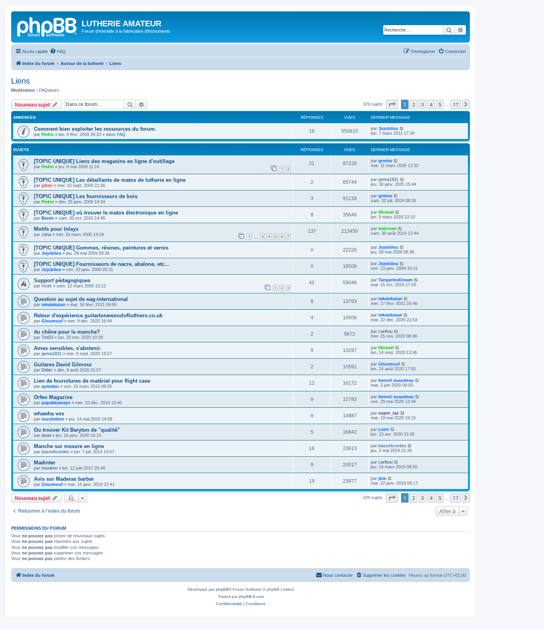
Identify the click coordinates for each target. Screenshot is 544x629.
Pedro (47, 134)
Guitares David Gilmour (63, 365)
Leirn (383, 429)
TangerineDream (395, 279)
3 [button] (422, 104)
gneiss (385, 160)
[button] (392, 104)
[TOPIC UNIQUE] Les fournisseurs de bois (85, 196)
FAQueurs (49, 90)
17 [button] (455, 104)
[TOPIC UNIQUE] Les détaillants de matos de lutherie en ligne (110, 180)
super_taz (388, 413)
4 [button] (431, 104)
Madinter (44, 463)
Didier (47, 370)
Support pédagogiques (62, 280)
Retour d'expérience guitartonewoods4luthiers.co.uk (98, 315)
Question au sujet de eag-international (81, 299)
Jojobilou (388, 128)
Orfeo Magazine (53, 397)
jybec (47, 185)
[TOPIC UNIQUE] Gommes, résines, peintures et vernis (101, 248)
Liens (20, 81)
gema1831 (388, 179)
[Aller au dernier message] (402, 128)
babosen (387, 228)
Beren (47, 218)
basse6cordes (55, 451)
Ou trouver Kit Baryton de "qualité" (77, 430)
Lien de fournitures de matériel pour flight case (92, 381)
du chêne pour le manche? (67, 332)
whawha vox (49, 414)
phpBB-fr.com (251, 596)
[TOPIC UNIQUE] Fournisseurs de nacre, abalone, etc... (101, 264)
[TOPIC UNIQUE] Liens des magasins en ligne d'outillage (104, 161)
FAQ (121, 134)
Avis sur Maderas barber (64, 479)
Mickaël (386, 212)
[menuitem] (58, 51)
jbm (382, 478)
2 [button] (413, 104)
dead (46, 435)
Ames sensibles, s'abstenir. (67, 348)
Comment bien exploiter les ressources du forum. (95, 129)
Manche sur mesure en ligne (69, 446)
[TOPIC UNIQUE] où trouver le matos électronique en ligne (106, 213)
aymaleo (50, 386)
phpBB (222, 589)
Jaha (46, 234)
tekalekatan (53, 304)
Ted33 (47, 337)
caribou (385, 331)
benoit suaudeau (396, 380)
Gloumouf (52, 320)
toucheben (52, 419)
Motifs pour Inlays (56, 229)
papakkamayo (55, 402)
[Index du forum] (47, 26)
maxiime (49, 468)
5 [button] (439, 104)
